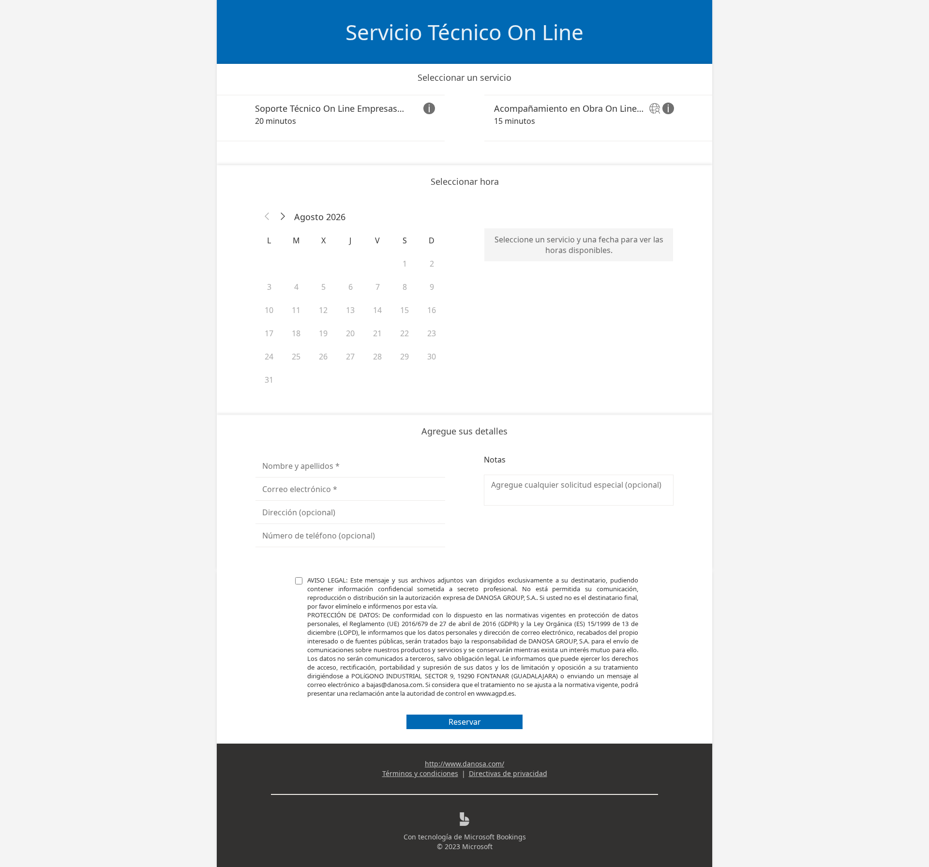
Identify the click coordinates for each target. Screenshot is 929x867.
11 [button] (296, 310)
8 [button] (405, 287)
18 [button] (296, 333)
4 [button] (296, 287)
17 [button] (269, 333)
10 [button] (269, 310)
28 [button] (377, 356)
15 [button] (404, 310)
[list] (464, 118)
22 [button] (404, 333)
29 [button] (404, 356)
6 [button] (350, 287)
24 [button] (269, 356)
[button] (267, 217)
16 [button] (431, 310)
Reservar (465, 722)
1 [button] (405, 263)
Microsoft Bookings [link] (495, 836)
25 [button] (296, 356)
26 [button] (323, 356)
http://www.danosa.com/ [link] (464, 763)
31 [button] (269, 379)
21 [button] (377, 333)
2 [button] (432, 263)
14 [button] (377, 310)
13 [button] (350, 310)
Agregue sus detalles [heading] (464, 431)
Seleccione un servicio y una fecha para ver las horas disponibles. (578, 244)
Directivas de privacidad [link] (508, 773)
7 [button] (377, 287)
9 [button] (432, 287)
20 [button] (350, 333)
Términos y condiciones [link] (420, 773)
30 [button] (431, 356)
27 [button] (350, 356)
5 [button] (323, 287)
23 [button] (431, 333)
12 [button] (323, 310)
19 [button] (323, 333)
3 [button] (269, 287)
